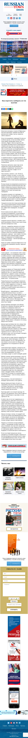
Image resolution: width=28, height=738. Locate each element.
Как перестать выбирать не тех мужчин (12, 85)
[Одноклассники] (6, 109)
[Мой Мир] (8, 109)
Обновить (14, 601)
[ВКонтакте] (4, 109)
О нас (9, 59)
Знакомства (22, 59)
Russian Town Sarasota (8, 84)
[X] (10, 109)
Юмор (7, 62)
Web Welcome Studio (14, 736)
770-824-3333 (23, 38)
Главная (4, 59)
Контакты (19, 62)
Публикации (15, 59)
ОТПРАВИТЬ (14, 609)
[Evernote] (12, 109)
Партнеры (13, 62)
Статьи (18, 84)
